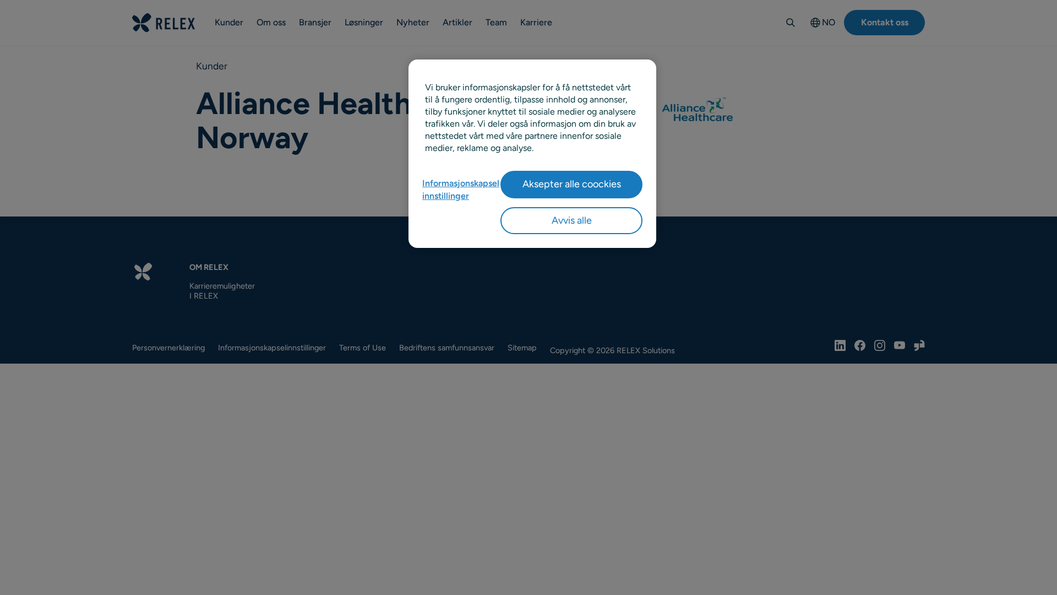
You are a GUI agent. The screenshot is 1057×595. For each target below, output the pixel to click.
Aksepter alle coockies (571, 184)
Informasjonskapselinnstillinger (460, 189)
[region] (532, 154)
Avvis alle (572, 220)
